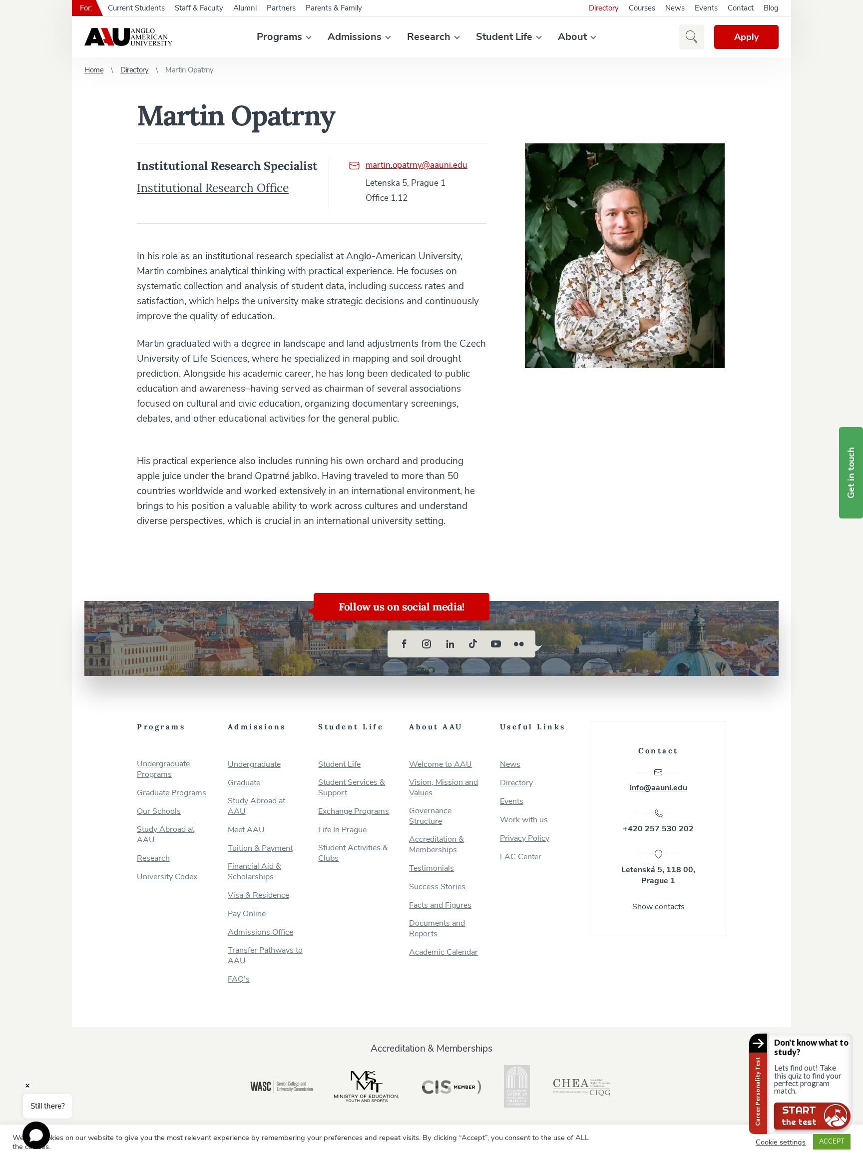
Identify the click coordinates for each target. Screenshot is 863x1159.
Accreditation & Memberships (436, 844)
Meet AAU (246, 830)
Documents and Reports (437, 928)
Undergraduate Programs (163, 769)
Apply (746, 37)
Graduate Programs (171, 793)
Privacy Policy (524, 838)
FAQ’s (239, 979)
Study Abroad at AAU (165, 834)
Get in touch (851, 473)
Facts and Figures (440, 905)
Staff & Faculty (199, 8)
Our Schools (159, 811)
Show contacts (658, 906)
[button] (691, 36)
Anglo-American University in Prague (128, 37)
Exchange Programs (353, 811)
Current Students (136, 8)
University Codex (167, 877)
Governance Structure (430, 816)
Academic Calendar (443, 952)
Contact (741, 8)
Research (428, 36)
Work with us (524, 820)
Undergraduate (254, 764)
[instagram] (427, 643)
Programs (279, 36)
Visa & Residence (258, 895)
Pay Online (247, 914)
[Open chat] (36, 1135)
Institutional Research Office (213, 187)
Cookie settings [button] (781, 1142)
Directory (604, 8)
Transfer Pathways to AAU (265, 955)
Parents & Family (334, 8)
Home (93, 70)
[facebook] (404, 643)
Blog (771, 8)
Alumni (245, 8)
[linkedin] (449, 643)
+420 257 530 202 (658, 828)
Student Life (504, 36)
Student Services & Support (351, 787)
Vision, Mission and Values (443, 787)
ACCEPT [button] (832, 1141)
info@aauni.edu (658, 787)
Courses (642, 8)
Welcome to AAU (440, 764)
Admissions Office (260, 932)
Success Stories (437, 887)
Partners (281, 8)
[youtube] (495, 643)
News (675, 8)
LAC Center (520, 857)
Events (706, 8)
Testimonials (431, 868)
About (572, 36)
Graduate (244, 783)
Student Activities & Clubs (353, 853)
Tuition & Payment (260, 848)
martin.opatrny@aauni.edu (416, 165)
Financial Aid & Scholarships (254, 871)
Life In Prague (342, 830)
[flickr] (518, 643)
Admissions (355, 36)
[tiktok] (472, 643)
